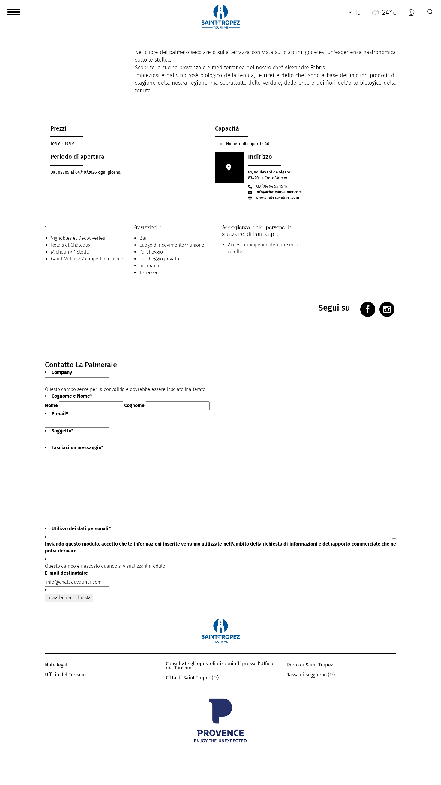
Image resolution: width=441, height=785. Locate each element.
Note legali (57, 665)
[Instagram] (387, 309)
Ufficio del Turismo (65, 675)
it (357, 12)
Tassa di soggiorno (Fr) (311, 675)
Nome (51, 405)
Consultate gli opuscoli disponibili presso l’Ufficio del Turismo (220, 666)
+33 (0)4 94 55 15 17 (272, 186)
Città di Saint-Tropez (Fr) (192, 678)
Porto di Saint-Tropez (310, 665)
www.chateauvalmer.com (277, 197)
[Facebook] (367, 309)
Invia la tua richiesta (69, 597)
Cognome (134, 405)
